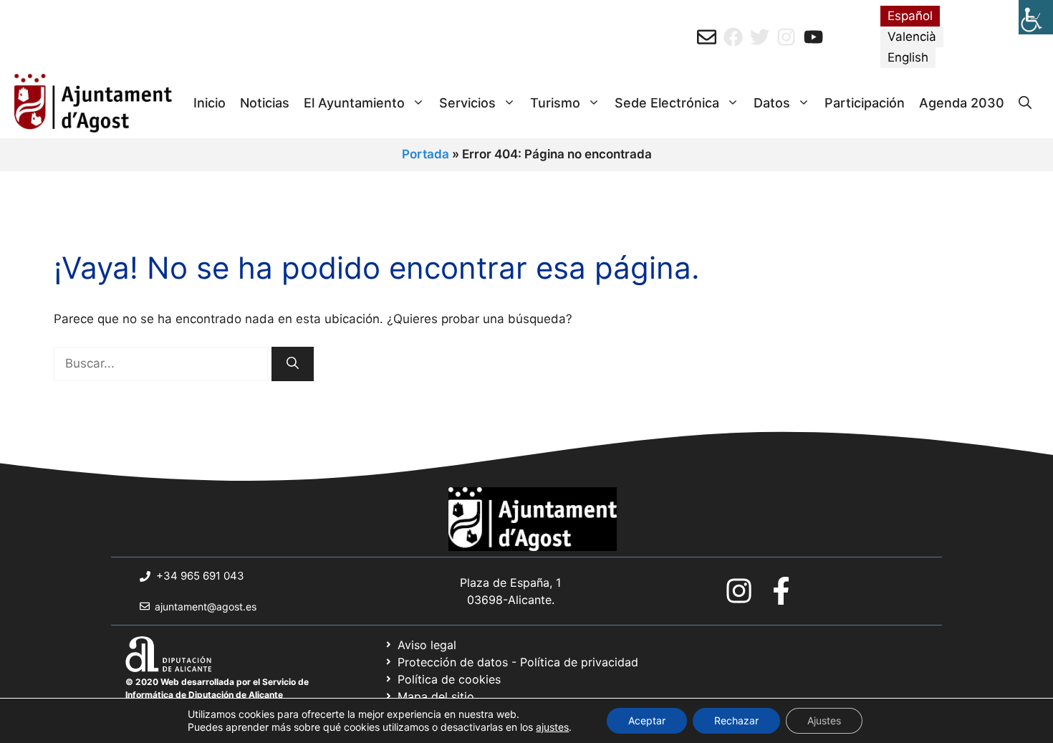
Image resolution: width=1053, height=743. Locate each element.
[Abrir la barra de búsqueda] (1025, 103)
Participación (864, 102)
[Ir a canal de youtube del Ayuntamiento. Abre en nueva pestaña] (813, 37)
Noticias (264, 102)
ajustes (552, 727)
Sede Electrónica (667, 102)
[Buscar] (292, 364)
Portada (425, 154)
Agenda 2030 (961, 102)
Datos (772, 102)
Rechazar (736, 720)
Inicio (209, 102)
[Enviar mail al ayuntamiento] (706, 37)
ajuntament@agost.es (205, 606)
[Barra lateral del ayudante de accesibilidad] (1036, 17)
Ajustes (824, 720)
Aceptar (646, 720)
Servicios (467, 102)
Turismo (555, 102)
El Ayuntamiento (354, 102)
